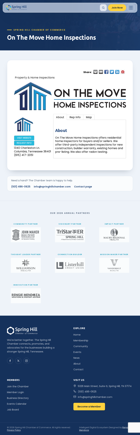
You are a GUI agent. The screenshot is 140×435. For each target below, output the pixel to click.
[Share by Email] (101, 72)
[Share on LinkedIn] (117, 72)
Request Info (24, 142)
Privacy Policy (14, 430)
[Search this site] (103, 7)
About (60, 117)
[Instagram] (26, 361)
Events (77, 352)
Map (89, 117)
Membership (80, 340)
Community (80, 346)
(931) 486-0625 (20, 186)
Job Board (13, 409)
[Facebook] (10, 361)
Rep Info (75, 117)
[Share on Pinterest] (123, 72)
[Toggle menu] (131, 7)
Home (77, 334)
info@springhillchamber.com (52, 186)
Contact (78, 369)
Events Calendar (16, 404)
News (76, 358)
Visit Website (24, 137)
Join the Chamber (18, 386)
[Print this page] (95, 72)
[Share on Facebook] (106, 72)
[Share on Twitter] (112, 72)
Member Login (15, 392)
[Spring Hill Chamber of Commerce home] (16, 7)
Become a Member (89, 406)
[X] (18, 361)
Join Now (117, 7)
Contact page (83, 186)
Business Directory (18, 398)
